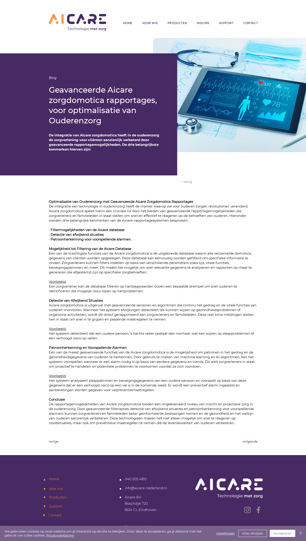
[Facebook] (258, 510)
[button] (150, 23)
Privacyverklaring (60, 535)
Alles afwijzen (252, 533)
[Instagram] (247, 510)
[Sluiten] (300, 533)
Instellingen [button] (225, 533)
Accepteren (282, 533)
